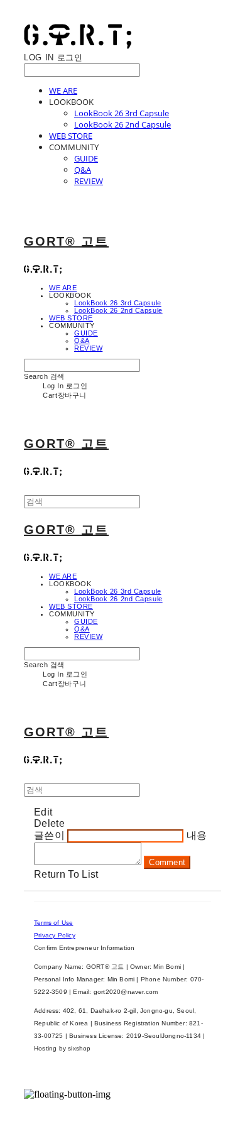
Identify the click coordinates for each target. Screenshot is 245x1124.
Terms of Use (53, 922)
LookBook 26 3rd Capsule (121, 113)
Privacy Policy (54, 935)
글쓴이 (49, 835)
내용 (197, 835)
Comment (167, 862)
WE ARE (63, 90)
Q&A (82, 169)
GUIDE (86, 158)
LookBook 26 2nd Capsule (122, 124)
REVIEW (88, 181)
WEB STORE (70, 135)
